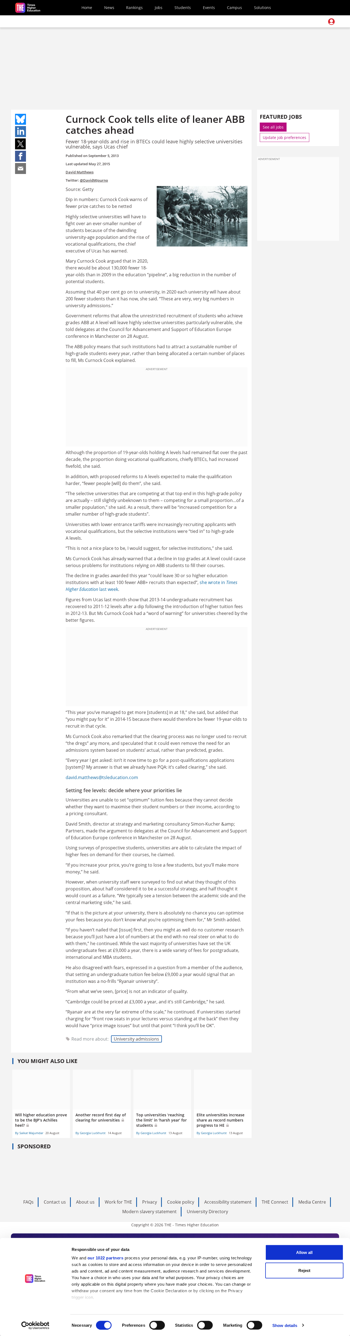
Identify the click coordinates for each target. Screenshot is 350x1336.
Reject (304, 1270)
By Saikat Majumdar (29, 1133)
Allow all (304, 1252)
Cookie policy (180, 1202)
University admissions (136, 1039)
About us (85, 1202)
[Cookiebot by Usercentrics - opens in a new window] (35, 1325)
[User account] (331, 22)
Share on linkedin (20, 131)
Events (209, 7)
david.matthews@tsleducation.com (102, 777)
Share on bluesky (20, 119)
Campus (234, 7)
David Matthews (80, 172)
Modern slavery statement (149, 1212)
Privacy (149, 1202)
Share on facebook (20, 156)
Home (86, 7)
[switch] (157, 1325)
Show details (284, 1325)
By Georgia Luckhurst (90, 1133)
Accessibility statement (228, 1202)
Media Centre (312, 1202)
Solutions (262, 7)
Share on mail (20, 168)
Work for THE (118, 1202)
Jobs (158, 7)
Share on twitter (20, 143)
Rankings (134, 7)
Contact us (55, 1202)
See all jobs (273, 127)
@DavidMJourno (94, 180)
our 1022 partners (106, 1258)
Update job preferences (284, 137)
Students (182, 7)
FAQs (28, 1202)
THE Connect (275, 1202)
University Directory (207, 1212)
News (109, 7)
